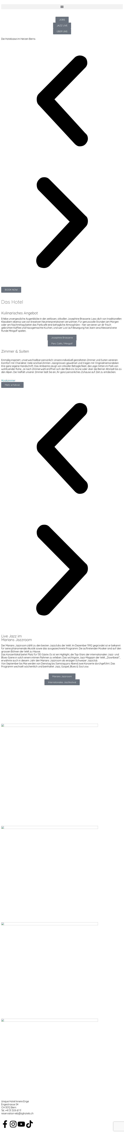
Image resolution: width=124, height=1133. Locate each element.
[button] (62, 6)
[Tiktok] (29, 1124)
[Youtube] (21, 1124)
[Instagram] (13, 1124)
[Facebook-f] (5, 1124)
